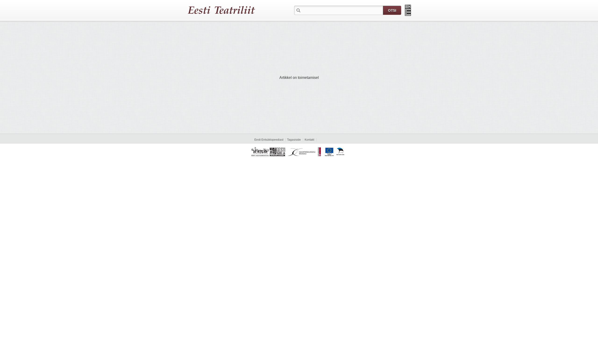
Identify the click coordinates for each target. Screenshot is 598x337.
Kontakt (309, 139)
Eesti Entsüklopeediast (268, 139)
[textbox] (342, 10)
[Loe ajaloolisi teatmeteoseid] (408, 10)
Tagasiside (294, 139)
